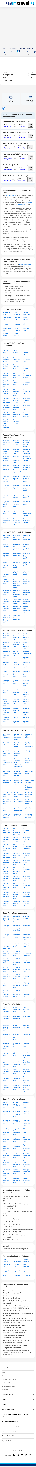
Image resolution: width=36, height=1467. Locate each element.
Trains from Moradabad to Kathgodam (15, 1249)
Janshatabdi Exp (8, 121)
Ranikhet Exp (7, 175)
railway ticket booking (25, 264)
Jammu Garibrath (9, 154)
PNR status (29, 202)
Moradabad (22, 126)
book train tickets (11, 195)
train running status (19, 204)
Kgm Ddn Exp (7, 165)
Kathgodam (8, 126)
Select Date (31, 125)
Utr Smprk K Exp (8, 132)
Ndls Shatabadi (8, 143)
